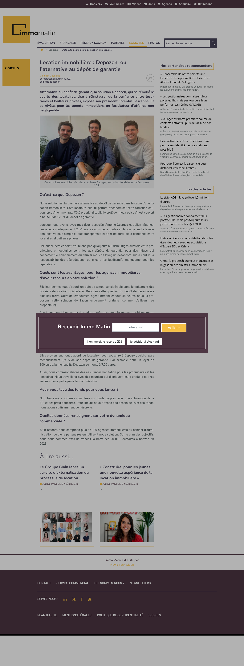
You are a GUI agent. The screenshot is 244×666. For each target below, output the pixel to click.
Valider (174, 327)
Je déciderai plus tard (144, 342)
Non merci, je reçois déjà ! (104, 342)
